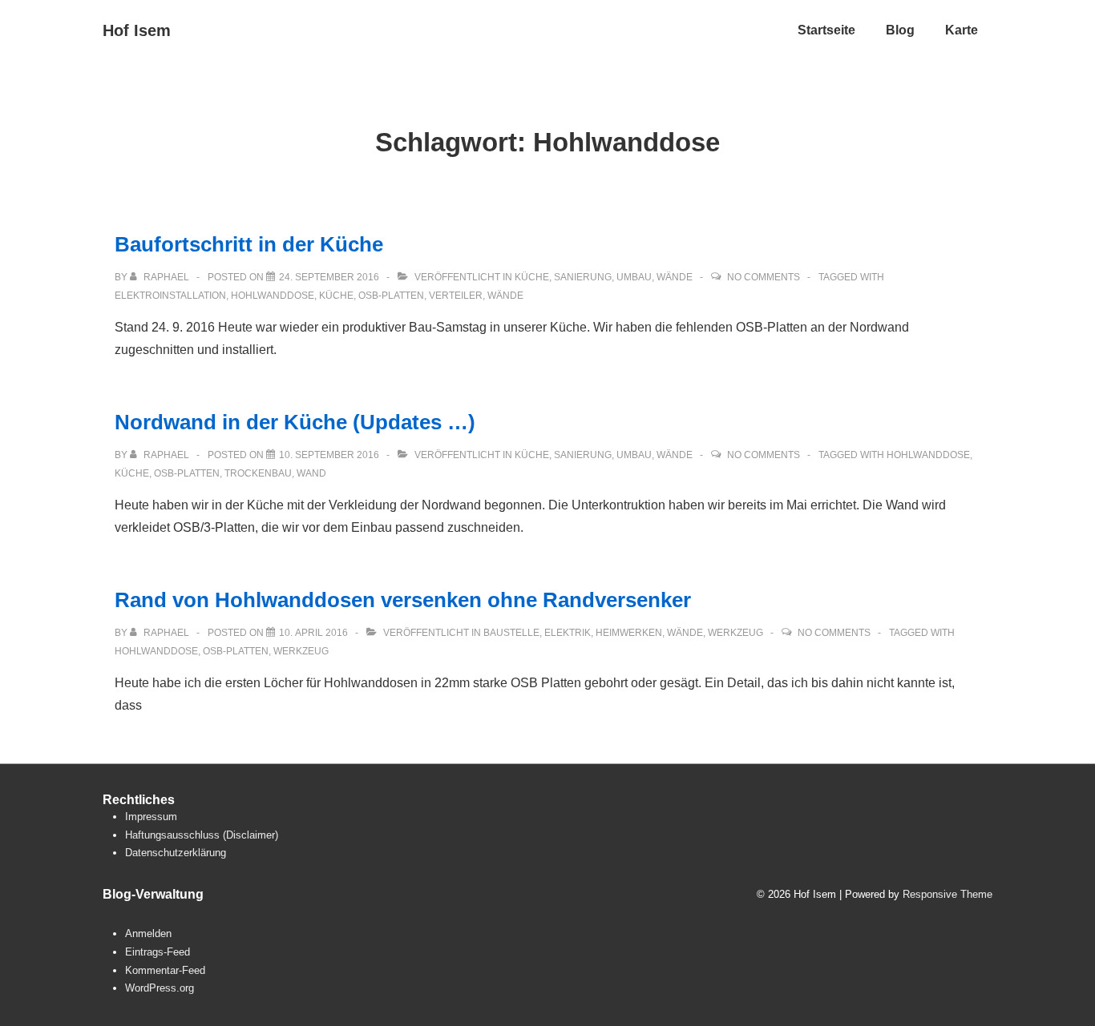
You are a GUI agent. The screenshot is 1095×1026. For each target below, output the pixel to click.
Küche (532, 277)
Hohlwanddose (272, 295)
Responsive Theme (947, 894)
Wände (675, 277)
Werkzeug (735, 632)
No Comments (763, 277)
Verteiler (456, 295)
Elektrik (567, 632)
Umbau (634, 277)
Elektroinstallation (170, 295)
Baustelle (511, 632)
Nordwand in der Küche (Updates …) (295, 422)
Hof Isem (137, 30)
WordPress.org (159, 988)
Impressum (151, 817)
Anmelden (148, 933)
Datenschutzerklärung (175, 853)
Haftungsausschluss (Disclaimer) (201, 835)
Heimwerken (629, 632)
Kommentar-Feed (165, 970)
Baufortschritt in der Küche (249, 244)
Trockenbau (258, 473)
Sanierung (583, 277)
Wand (311, 473)
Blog (900, 30)
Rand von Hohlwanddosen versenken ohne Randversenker (403, 600)
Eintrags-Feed (157, 952)
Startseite (826, 30)
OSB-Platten (391, 295)
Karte (961, 30)
